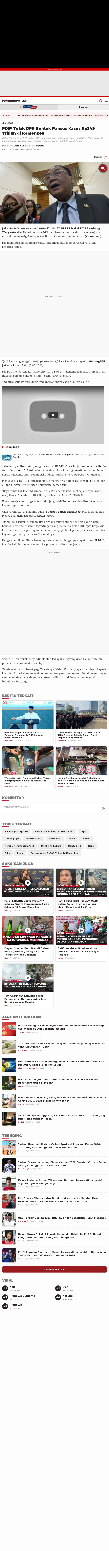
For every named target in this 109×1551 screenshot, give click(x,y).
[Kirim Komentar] (103, 808)
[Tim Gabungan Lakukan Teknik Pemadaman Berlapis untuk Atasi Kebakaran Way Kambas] (28, 978)
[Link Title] (4, 123)
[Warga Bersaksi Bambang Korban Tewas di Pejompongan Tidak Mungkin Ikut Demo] (28, 760)
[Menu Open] (106, 100)
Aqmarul (40, 145)
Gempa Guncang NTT (83, 115)
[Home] (15, 100)
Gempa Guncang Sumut (61, 115)
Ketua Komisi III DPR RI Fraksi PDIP (62, 228)
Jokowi (76, 470)
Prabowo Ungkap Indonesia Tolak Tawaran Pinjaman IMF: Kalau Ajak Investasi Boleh (58, 455)
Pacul (27, 232)
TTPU (55, 371)
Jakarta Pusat (11, 365)
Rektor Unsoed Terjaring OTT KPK (33, 115)
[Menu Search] (100, 100)
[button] (53, 415)
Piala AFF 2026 (101, 115)
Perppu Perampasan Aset (64, 511)
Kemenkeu (93, 236)
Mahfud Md (25, 470)
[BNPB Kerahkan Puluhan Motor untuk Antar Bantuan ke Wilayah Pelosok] (81, 930)
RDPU (100, 540)
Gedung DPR (97, 361)
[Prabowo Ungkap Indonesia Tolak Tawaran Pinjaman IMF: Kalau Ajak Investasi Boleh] (6, 456)
